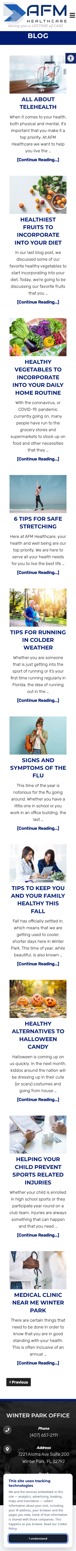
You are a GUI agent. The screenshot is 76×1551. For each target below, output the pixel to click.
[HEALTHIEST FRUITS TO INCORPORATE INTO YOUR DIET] (38, 196)
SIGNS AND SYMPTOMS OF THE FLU (38, 768)
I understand (38, 1538)
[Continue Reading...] (38, 159)
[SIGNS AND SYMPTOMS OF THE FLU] (38, 736)
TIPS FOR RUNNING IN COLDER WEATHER (38, 640)
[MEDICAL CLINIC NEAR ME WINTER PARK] (38, 1271)
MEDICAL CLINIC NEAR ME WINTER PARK (38, 1303)
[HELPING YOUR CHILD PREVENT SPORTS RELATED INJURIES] (38, 1136)
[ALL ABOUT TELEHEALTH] (38, 75)
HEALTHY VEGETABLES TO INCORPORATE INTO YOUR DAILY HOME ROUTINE (38, 377)
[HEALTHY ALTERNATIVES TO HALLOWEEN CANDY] (38, 1000)
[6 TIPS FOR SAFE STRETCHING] (38, 495)
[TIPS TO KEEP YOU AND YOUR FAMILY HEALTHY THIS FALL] (38, 864)
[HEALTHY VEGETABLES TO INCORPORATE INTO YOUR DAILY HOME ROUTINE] (38, 338)
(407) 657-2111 (44, 1435)
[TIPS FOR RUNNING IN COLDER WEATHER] (38, 609)
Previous (19, 1382)
